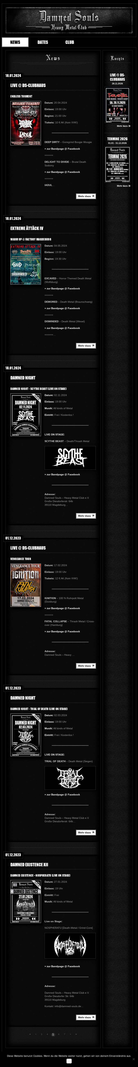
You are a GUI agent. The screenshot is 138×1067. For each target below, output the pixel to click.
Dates (43, 42)
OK (69, 1061)
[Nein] (133, 1059)
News (15, 42)
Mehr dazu (86, 196)
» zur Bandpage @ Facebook (62, 148)
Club (69, 42)
